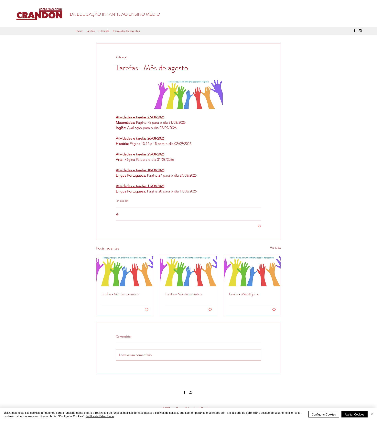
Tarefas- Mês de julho (244, 294)
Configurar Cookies (324, 414)
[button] (90, 31)
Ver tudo (275, 248)
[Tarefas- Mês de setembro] (188, 271)
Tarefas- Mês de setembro (183, 294)
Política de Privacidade (100, 416)
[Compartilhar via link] (118, 214)
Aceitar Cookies (354, 414)
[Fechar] (372, 414)
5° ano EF (122, 200)
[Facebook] (354, 31)
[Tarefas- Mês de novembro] (124, 271)
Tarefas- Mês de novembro (120, 294)
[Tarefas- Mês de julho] (252, 271)
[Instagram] (360, 31)
